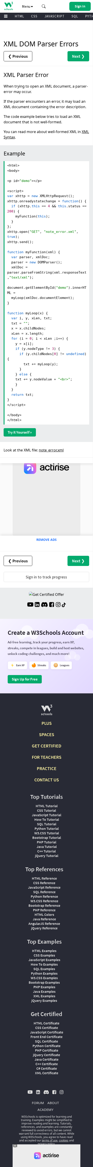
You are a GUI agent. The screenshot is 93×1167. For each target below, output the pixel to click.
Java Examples (44, 991)
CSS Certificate (46, 1027)
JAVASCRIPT (54, 16)
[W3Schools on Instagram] (58, 605)
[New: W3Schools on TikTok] (64, 605)
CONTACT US (46, 780)
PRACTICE (46, 768)
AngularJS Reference (44, 923)
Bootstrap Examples (44, 982)
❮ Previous (18, 56)
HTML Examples (44, 950)
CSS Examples (44, 955)
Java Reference (44, 919)
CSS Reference (44, 883)
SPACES (46, 734)
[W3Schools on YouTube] (30, 605)
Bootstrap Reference (44, 905)
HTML (19, 16)
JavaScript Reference (44, 887)
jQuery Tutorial (46, 855)
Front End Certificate (46, 1036)
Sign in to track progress (46, 577)
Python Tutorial (47, 828)
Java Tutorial (47, 846)
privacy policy (46, 1144)
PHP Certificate (46, 1050)
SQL (75, 16)
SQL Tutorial (46, 824)
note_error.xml (51, 450)
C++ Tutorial (46, 851)
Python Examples (44, 973)
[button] (44, 6)
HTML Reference (44, 878)
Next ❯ (78, 56)
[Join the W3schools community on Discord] (44, 605)
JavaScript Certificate (46, 1032)
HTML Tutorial (47, 806)
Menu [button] (26, 6)
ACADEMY (45, 1109)
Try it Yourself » (20, 432)
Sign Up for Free (25, 679)
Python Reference (44, 896)
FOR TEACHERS (46, 757)
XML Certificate (46, 1073)
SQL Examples (44, 969)
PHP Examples (44, 987)
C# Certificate (46, 1068)
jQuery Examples (44, 1000)
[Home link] (8, 6)
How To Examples (44, 964)
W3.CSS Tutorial (46, 833)
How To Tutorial (46, 819)
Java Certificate (46, 1059)
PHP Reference (44, 910)
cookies (63, 1140)
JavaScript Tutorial (46, 815)
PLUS (47, 723)
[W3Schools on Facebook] (51, 605)
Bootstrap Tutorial (46, 837)
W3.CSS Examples (44, 978)
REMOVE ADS (46, 539)
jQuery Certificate (46, 1054)
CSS (34, 16)
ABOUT (53, 1102)
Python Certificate (46, 1045)
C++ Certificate (46, 1064)
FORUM (38, 1102)
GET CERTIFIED (46, 746)
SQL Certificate (46, 1041)
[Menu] (6, 16)
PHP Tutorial (46, 842)
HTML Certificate (46, 1023)
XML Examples (44, 996)
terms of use (50, 1140)
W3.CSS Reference (44, 901)
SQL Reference (44, 892)
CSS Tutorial (46, 810)
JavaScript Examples (44, 959)
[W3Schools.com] (46, 712)
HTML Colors (44, 914)
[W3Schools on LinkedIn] (37, 605)
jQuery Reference (44, 928)
